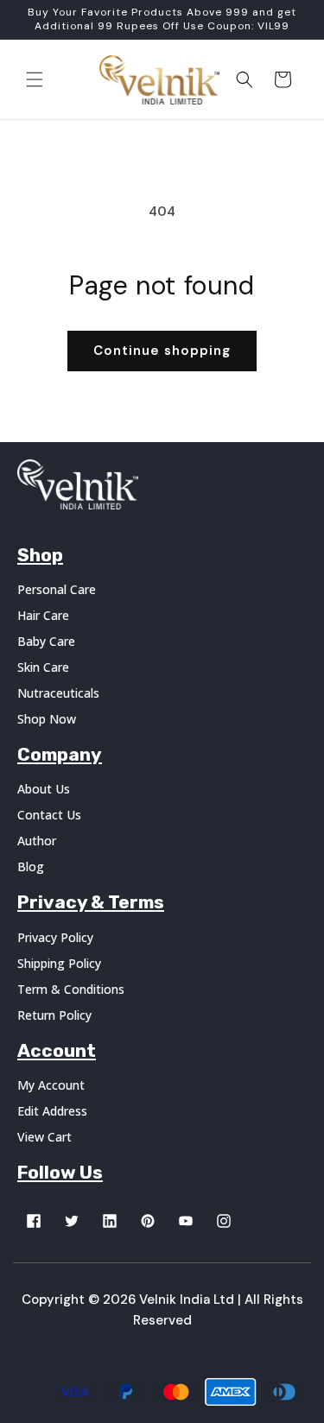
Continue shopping (162, 350)
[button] (35, 79)
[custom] (33, 1220)
